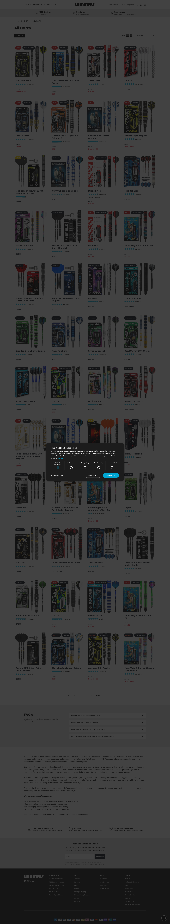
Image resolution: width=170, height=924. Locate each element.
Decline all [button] (92, 475)
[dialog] (85, 462)
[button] (57, 475)
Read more (61, 458)
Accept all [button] (110, 475)
